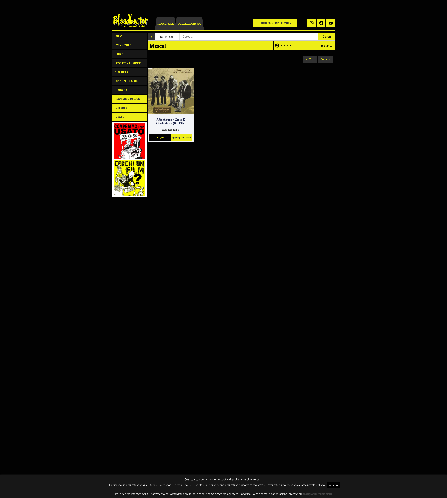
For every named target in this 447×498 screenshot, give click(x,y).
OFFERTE (121, 108)
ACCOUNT (287, 45)
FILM (118, 36)
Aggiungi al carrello (181, 137)
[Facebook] (321, 23)
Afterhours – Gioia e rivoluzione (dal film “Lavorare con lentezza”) (170, 123)
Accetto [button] (333, 485)
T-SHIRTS (121, 72)
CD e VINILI (123, 45)
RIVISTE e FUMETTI (128, 63)
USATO (119, 116)
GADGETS (121, 90)
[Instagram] (311, 23)
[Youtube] (330, 23)
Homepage (165, 23)
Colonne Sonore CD (171, 130)
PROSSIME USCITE (127, 99)
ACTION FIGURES (126, 81)
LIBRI (119, 54)
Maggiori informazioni (317, 494)
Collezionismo (189, 23)
